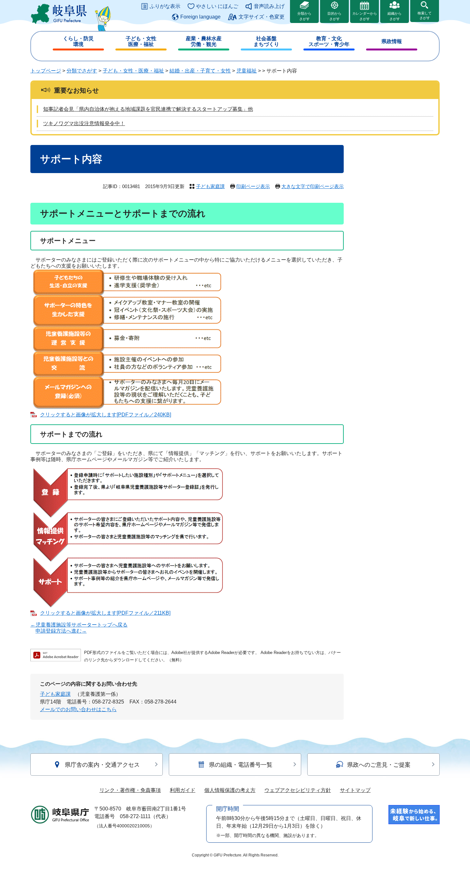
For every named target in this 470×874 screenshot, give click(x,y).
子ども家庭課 (210, 186)
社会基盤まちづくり (266, 41)
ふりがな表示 (165, 6)
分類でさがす (82, 70)
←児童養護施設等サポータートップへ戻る (79, 624)
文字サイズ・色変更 (262, 16)
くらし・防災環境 (78, 41)
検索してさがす (425, 15)
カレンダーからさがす (364, 16)
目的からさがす (334, 16)
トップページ (45, 70)
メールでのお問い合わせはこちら (78, 709)
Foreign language (200, 16)
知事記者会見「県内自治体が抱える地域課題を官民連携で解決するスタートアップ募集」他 (148, 109)
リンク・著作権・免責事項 (130, 790)
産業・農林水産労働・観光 (204, 41)
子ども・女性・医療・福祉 (133, 70)
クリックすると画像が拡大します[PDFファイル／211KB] (105, 613)
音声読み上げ (269, 6)
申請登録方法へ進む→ (61, 631)
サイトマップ (355, 790)
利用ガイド (182, 790)
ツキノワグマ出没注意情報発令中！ (84, 123)
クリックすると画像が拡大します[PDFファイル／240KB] (105, 414)
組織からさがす (395, 16)
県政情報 (391, 41)
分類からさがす (304, 16)
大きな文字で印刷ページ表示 (312, 186)
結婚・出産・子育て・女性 (200, 70)
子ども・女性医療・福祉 (141, 41)
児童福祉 (246, 70)
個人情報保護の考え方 (229, 790)
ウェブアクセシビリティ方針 (297, 790)
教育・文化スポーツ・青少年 (329, 41)
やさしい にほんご (217, 6)
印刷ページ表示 (253, 186)
